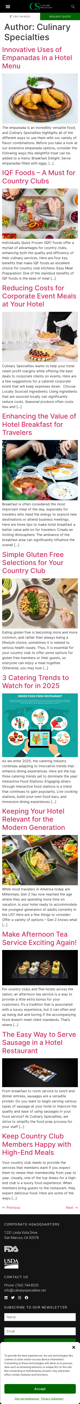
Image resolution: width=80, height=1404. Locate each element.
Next (72, 1207)
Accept (40, 1389)
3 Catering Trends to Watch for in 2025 (35, 681)
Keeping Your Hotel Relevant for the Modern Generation (33, 819)
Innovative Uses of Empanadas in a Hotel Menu (37, 57)
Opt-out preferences (27, 1398)
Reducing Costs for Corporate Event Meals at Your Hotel (39, 296)
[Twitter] (13, 1297)
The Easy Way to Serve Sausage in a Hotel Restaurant (39, 1042)
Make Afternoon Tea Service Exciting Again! (39, 938)
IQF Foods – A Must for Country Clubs (38, 177)
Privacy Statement (52, 1398)
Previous (11, 1207)
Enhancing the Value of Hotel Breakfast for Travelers (39, 424)
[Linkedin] (6, 1297)
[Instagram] (19, 1297)
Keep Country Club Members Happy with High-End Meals (36, 1144)
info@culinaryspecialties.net (25, 1290)
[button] (73, 1347)
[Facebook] (26, 1297)
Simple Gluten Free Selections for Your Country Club (33, 562)
